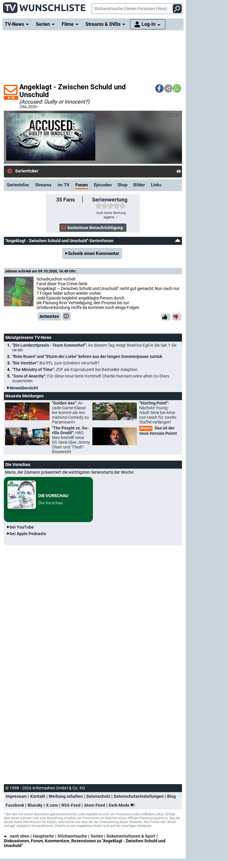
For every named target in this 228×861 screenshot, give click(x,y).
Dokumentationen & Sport (131, 836)
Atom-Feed (94, 805)
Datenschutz (98, 796)
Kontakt (37, 796)
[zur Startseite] (44, 6)
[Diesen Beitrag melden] (66, 316)
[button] (159, 88)
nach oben (19, 836)
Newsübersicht (24, 388)
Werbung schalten (66, 796)
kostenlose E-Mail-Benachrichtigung (80, 171)
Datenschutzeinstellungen (139, 796)
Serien (97, 836)
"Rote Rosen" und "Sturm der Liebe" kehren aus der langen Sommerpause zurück (87, 356)
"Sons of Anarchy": (90, 378)
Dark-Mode (119, 805)
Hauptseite (43, 836)
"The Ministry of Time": (74, 369)
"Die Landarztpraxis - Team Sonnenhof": (94, 347)
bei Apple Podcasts (28, 533)
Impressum (16, 796)
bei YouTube (22, 527)
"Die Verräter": (55, 363)
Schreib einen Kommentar (93, 253)
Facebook (15, 805)
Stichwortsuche (72, 836)
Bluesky (35, 805)
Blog (171, 796)
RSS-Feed (70, 805)
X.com (52, 805)
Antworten (49, 316)
